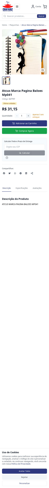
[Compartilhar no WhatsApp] (15, 173)
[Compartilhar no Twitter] (10, 173)
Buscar (41, 16)
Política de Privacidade (20, 464)
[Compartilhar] (32, 173)
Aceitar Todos (24, 471)
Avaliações (37, 188)
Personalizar (24, 483)
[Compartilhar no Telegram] (21, 173)
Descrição (7, 188)
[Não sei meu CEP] (24, 157)
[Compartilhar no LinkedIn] (26, 173)
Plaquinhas (14, 25)
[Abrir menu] (17, 6)
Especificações (22, 188)
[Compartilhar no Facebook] (4, 173)
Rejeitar (24, 477)
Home (4, 25)
